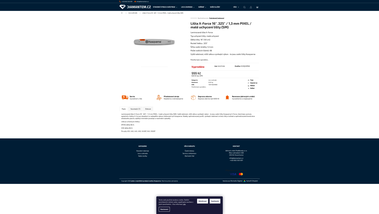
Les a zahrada (212, 80)
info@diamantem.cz (236, 158)
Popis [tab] (124, 109)
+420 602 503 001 (236, 160)
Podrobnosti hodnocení (216, 18)
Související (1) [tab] (135, 109)
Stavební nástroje (142, 151)
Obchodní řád (189, 156)
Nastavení (164, 209)
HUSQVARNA (245, 66)
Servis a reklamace (189, 153)
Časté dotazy (189, 151)
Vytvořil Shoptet (252, 181)
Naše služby (142, 156)
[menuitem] (165, 7)
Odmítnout (203, 201)
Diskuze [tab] (148, 109)
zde (184, 204)
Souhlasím (215, 201)
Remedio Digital (236, 181)
